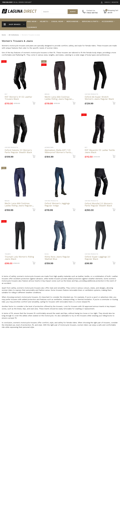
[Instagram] (82, 273)
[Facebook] (78, 273)
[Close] (107, 236)
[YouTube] (87, 273)
